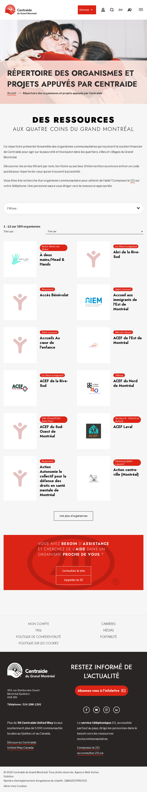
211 (132, 180)
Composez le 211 (88, 747)
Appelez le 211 (73, 580)
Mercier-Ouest (123, 332)
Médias (108, 630)
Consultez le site (73, 571)
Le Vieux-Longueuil (126, 246)
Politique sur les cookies (38, 643)
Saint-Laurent (49, 332)
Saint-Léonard (123, 289)
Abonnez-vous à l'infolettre (98, 690)
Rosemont (47, 289)
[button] (141, 9)
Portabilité (108, 636)
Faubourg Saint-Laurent (124, 462)
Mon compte (38, 624)
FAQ (38, 630)
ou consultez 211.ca (90, 753)
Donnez (84, 10)
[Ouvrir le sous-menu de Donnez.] (91, 10)
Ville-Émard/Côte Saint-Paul (51, 419)
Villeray (119, 375)
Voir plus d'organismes (73, 516)
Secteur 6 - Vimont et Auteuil (127, 419)
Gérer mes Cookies (15, 786)
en (120, 10)
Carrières (108, 624)
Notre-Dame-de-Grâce (51, 248)
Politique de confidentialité (38, 636)
